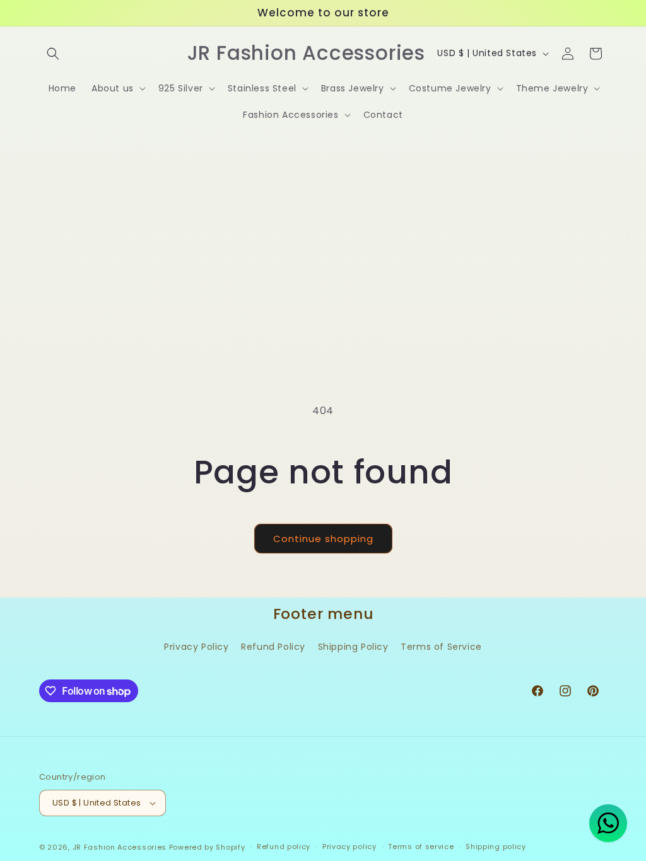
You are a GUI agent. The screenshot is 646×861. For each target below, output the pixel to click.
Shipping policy (496, 846)
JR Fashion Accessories (120, 847)
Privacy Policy (196, 646)
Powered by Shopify (207, 847)
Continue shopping (323, 538)
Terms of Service (441, 646)
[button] (53, 53)
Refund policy (283, 846)
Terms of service (421, 846)
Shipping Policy (353, 646)
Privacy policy (349, 846)
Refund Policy (273, 646)
